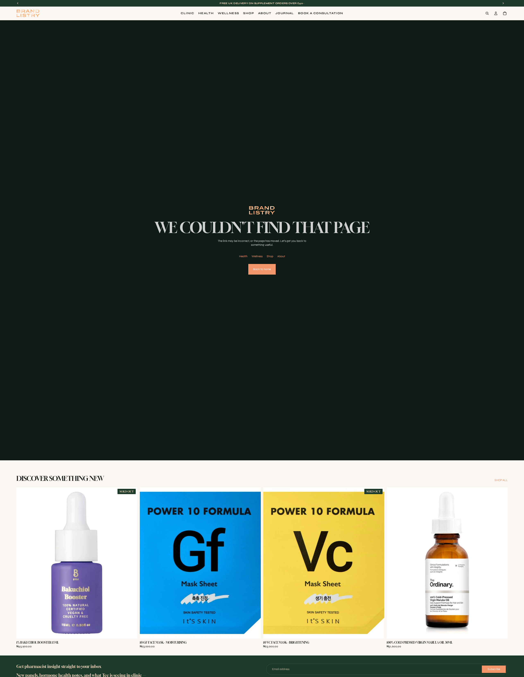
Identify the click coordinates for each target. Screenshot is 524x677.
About (281, 256)
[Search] (487, 13)
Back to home (262, 269)
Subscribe (494, 669)
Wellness (257, 256)
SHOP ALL (501, 480)
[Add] (254, 632)
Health (243, 256)
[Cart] (504, 13)
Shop (270, 256)
